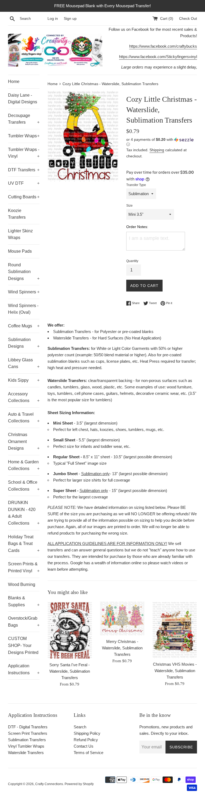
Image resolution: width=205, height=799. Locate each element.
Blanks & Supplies (24, 601)
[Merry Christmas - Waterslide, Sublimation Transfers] (122, 618)
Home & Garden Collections (24, 465)
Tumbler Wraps (24, 136)
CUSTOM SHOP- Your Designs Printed (23, 645)
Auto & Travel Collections (24, 417)
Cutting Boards (24, 197)
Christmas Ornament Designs (24, 441)
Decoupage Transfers (24, 119)
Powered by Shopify (79, 784)
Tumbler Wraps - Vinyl (24, 153)
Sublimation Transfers (27, 739)
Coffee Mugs (24, 326)
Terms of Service (88, 752)
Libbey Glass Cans (24, 363)
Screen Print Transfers (27, 733)
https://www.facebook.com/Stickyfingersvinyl (158, 56)
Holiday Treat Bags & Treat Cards (24, 544)
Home (13, 81)
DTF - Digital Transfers (28, 727)
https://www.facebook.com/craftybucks (163, 46)
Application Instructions (24, 669)
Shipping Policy (87, 733)
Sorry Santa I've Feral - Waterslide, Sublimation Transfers (69, 671)
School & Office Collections (24, 485)
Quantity (132, 261)
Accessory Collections (24, 397)
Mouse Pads (20, 251)
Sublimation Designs (24, 343)
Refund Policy (86, 739)
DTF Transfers (24, 170)
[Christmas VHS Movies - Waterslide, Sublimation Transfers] (174, 629)
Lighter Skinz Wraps (20, 234)
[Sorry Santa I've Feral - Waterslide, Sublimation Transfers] (70, 630)
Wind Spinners (24, 292)
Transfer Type (136, 185)
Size (129, 205)
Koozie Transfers (17, 214)
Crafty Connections (49, 784)
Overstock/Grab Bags (24, 621)
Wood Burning (21, 584)
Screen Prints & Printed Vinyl (24, 567)
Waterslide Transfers (26, 752)
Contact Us (83, 746)
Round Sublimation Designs (24, 272)
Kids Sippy (24, 380)
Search (80, 727)
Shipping (156, 150)
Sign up (70, 19)
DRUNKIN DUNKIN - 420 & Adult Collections (24, 512)
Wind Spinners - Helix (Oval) (23, 309)
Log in (53, 19)
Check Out (188, 19)
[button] (161, 142)
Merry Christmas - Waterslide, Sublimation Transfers (122, 648)
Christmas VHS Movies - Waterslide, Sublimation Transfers (175, 670)
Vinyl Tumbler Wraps (26, 746)
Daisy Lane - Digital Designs (22, 98)
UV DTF (24, 183)
